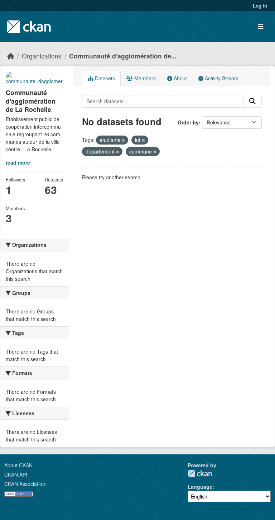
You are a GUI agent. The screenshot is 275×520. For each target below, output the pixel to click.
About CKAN (18, 465)
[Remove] (123, 140)
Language (200, 486)
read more (18, 162)
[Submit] (252, 101)
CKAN (200, 473)
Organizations (42, 55)
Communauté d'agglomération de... (123, 55)
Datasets (104, 78)
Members (144, 78)
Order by (188, 122)
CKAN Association (24, 483)
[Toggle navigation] (260, 27)
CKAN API (15, 474)
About (179, 78)
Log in (260, 5)
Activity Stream (220, 78)
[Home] (10, 55)
